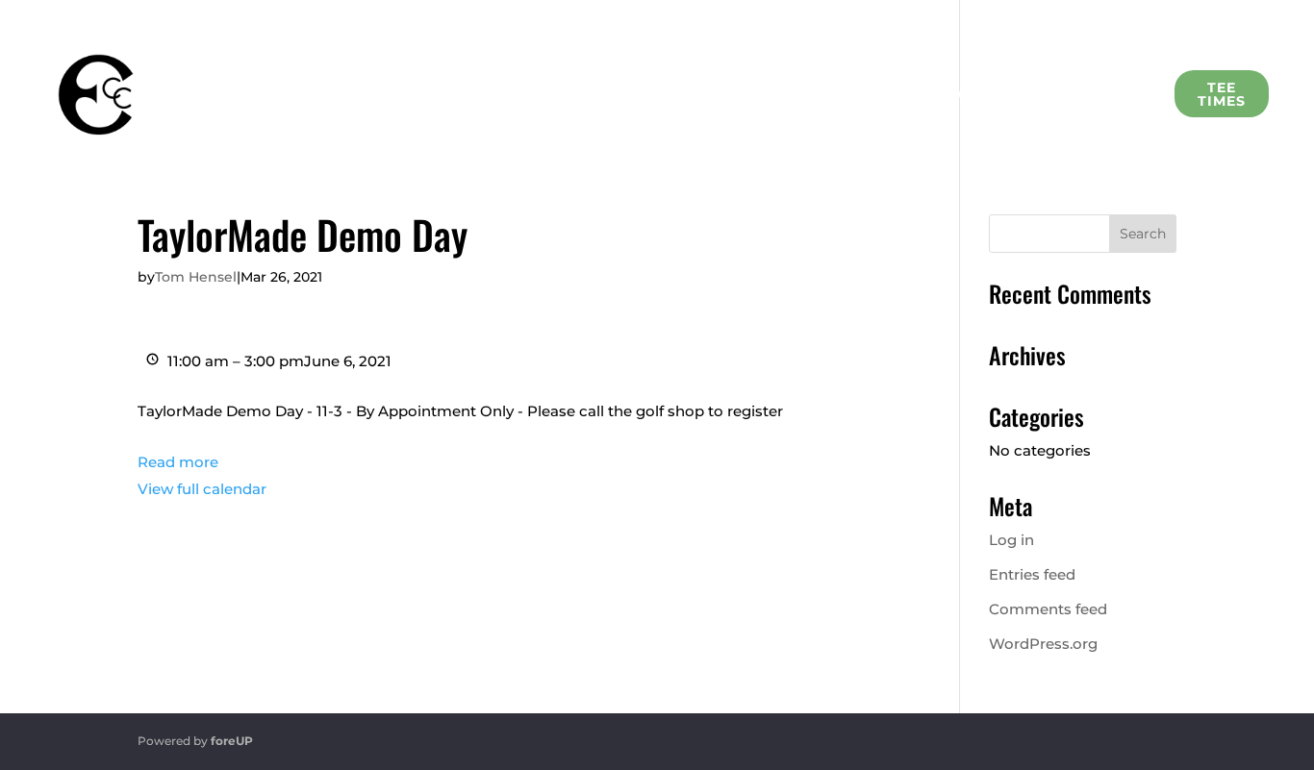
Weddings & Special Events (791, 94)
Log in (1011, 540)
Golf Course (462, 94)
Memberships (328, 94)
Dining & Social (598, 94)
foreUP (232, 740)
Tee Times (1222, 94)
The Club (209, 94)
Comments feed (1048, 609)
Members (1107, 94)
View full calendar (202, 489)
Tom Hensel (196, 277)
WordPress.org (1043, 643)
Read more (178, 462)
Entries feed (1032, 574)
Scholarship (982, 94)
